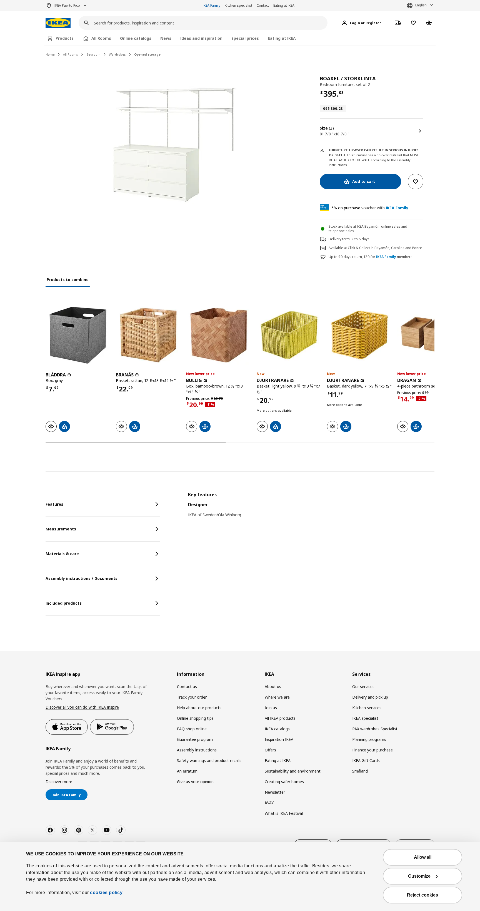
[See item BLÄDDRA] (78, 335)
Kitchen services (366, 707)
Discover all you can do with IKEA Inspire (82, 707)
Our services (363, 686)
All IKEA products (280, 718)
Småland (360, 771)
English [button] (421, 5)
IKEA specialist (365, 718)
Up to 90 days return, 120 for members (370, 257)
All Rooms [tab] (101, 38)
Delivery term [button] (339, 239)
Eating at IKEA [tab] (282, 38)
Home (50, 54)
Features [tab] (54, 504)
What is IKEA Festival (284, 813)
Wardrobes (117, 54)
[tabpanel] (311, 508)
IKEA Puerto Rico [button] (67, 5)
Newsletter (275, 792)
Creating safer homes (284, 781)
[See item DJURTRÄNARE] (289, 335)
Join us (271, 707)
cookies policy (106, 892)
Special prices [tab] (245, 38)
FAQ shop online (192, 728)
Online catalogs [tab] (135, 38)
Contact (263, 5)
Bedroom (93, 54)
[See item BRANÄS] (148, 335)
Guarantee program (195, 739)
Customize (419, 876)
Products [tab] (65, 38)
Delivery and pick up (370, 697)
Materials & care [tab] (62, 553)
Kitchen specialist (238, 5)
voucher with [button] (369, 207)
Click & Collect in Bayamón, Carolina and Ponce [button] (385, 247)
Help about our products (199, 707)
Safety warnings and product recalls (209, 760)
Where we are (277, 697)
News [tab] (165, 38)
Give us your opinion (195, 781)
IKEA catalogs (277, 728)
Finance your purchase (372, 750)
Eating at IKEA (283, 5)
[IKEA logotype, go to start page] (58, 23)
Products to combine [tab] (68, 279)
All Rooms (70, 54)
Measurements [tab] (61, 529)
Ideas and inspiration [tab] (201, 38)
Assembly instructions (197, 750)
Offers (270, 750)
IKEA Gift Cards (366, 760)
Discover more (59, 781)
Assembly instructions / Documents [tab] (82, 578)
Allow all (422, 857)
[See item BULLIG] (218, 335)
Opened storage (147, 54)
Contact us (187, 686)
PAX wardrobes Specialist (375, 728)
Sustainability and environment (293, 771)
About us (273, 686)
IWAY (269, 802)
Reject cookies (422, 895)
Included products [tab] (64, 603)
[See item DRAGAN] (429, 335)
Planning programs (369, 739)
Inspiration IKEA (279, 739)
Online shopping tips (195, 718)
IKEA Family (211, 5)
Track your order (192, 697)
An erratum (187, 771)
